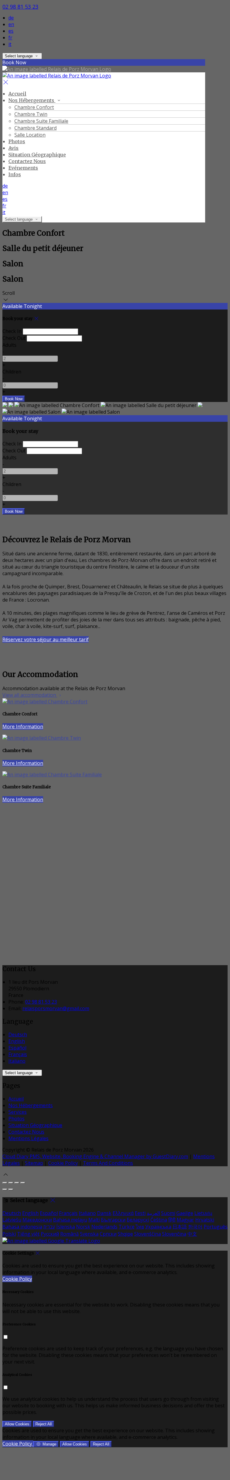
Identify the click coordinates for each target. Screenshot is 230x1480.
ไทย (140, 1226)
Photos (16, 141)
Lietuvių (203, 1213)
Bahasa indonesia (22, 1226)
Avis (13, 148)
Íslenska (65, 1226)
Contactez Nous (27, 161)
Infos (14, 174)
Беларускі (138, 1219)
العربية (153, 1213)
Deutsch (17, 1034)
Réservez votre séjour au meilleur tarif (45, 639)
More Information (22, 726)
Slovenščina (147, 1234)
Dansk (104, 1213)
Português (216, 1226)
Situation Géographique (37, 155)
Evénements (23, 168)
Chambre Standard (35, 128)
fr (10, 37)
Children (11, 371)
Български (113, 1219)
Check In (12, 331)
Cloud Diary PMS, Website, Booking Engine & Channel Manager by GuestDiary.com (95, 1156)
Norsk (83, 1226)
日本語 (179, 1226)
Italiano (16, 1061)
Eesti (140, 1213)
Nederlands (104, 1226)
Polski (9, 1234)
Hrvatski (204, 1219)
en (11, 24)
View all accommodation (29, 695)
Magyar (185, 1219)
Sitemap (34, 1163)
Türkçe (126, 1226)
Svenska (89, 1234)
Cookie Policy (63, 1163)
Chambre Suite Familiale (41, 121)
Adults (9, 345)
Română (69, 1234)
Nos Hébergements (31, 100)
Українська (158, 1226)
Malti (94, 1219)
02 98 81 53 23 (20, 6)
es (10, 31)
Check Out (13, 338)
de (11, 17)
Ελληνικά (123, 1213)
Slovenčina (174, 1234)
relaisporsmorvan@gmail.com (55, 1008)
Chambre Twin (30, 114)
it (9, 44)
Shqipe (125, 1234)
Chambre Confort (34, 107)
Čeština (158, 1219)
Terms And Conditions (108, 1163)
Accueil (17, 94)
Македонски (37, 1219)
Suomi (168, 1213)
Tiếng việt (28, 1234)
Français (17, 1054)
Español (17, 1047)
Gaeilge (184, 1213)
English (16, 1041)
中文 (192, 1234)
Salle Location (30, 134)
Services (17, 1112)
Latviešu (11, 1219)
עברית (49, 1226)
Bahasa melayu (70, 1219)
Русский (50, 1234)
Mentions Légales (28, 1138)
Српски (108, 1234)
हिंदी (171, 1219)
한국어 (195, 1226)
